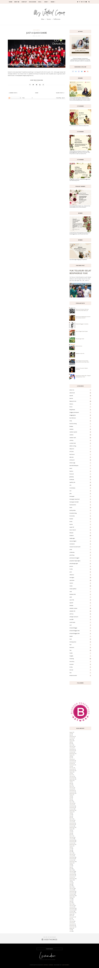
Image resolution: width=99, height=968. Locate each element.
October (71, 738)
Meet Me (16, 1)
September (72, 753)
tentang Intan (73, 642)
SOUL (39, 1)
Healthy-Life (72, 482)
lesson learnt (73, 530)
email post (72, 460)
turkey (71, 667)
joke (70, 493)
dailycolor (72, 448)
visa (70, 672)
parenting (72, 555)
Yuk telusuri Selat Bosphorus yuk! (80, 272)
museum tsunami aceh (75, 546)
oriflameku (36, 30)
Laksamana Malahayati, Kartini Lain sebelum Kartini (83, 317)
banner (71, 398)
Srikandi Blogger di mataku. (82, 324)
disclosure (72, 454)
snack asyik (72, 622)
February (72, 746)
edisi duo (72, 457)
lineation (72, 535)
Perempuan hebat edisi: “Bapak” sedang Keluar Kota (83, 376)
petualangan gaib (74, 563)
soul (71, 625)
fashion (71, 471)
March (71, 739)
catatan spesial (73, 432)
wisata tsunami (73, 675)
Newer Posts (13, 92)
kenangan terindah (74, 502)
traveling (72, 658)
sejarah (71, 602)
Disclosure (32, 1)
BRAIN (52, 1)
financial (72, 474)
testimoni (72, 647)
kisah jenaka (73, 510)
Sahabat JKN (73, 594)
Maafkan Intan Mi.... (80, 353)
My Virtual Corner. (47, 964)
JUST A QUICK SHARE (36, 32)
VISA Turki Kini (79, 346)
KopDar (71, 518)
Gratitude (72, 479)
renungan (72, 577)
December (72, 736)
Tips (70, 650)
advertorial (72, 392)
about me (72, 390)
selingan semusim (74, 616)
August (71, 732)
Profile (71, 569)
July (70, 733)
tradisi (71, 653)
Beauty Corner (73, 401)
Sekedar (71, 605)
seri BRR (71, 619)
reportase (72, 580)
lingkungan (72, 538)
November (72, 750)
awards (71, 395)
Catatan (71, 429)
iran (70, 490)
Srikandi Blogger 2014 (75, 633)
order (71, 549)
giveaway (72, 476)
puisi (71, 572)
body (71, 420)
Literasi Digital (73, 541)
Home (10, 1)
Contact (24, 1)
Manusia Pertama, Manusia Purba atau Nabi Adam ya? (82, 310)
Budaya (71, 426)
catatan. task (73, 437)
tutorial (71, 670)
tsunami (71, 664)
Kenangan (72, 496)
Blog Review (72, 409)
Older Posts (60, 92)
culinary (71, 440)
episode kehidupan (74, 465)
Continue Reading (36, 80)
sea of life (72, 600)
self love (71, 614)
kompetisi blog (73, 513)
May (70, 735)
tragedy (71, 656)
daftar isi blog (73, 446)
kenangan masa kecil (75, 499)
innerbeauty (72, 488)
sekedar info (72, 611)
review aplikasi (73, 588)
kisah (71, 507)
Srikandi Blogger (73, 628)
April (71, 743)
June (71, 766)
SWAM (71, 636)
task (71, 639)
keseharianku (73, 504)
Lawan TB (72, 527)
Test (70, 644)
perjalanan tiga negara (75, 560)
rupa (71, 591)
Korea (71, 521)
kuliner (71, 524)
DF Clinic (72, 451)
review (71, 586)
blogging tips (73, 415)
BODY (46, 1)
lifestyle (71, 532)
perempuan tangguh (74, 558)
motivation (72, 544)
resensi (71, 583)
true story (72, 661)
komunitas (72, 516)
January (71, 747)
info (70, 485)
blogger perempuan (74, 412)
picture (71, 566)
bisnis (71, 406)
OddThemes (65, 964)
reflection (72, 574)
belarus (71, 404)
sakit (71, 597)
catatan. (71, 434)
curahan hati (73, 443)
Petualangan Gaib (80, 338)
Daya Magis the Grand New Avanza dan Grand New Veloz (82, 361)
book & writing (73, 423)
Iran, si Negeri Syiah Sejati (82, 331)
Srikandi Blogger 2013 (75, 630)
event (71, 468)
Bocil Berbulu (73, 418)
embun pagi (72, 462)
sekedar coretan (73, 608)
